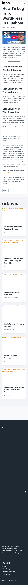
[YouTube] (25, 492)
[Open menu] (24, 3)
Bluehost (5, 190)
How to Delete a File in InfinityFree (11, 293)
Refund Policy (6, 569)
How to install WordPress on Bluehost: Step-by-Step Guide (14, 389)
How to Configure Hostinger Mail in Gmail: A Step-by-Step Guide (14, 260)
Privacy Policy (6, 574)
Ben (5, 27)
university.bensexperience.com (11, 173)
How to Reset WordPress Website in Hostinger (13, 228)
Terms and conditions (8, 572)
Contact (4, 566)
